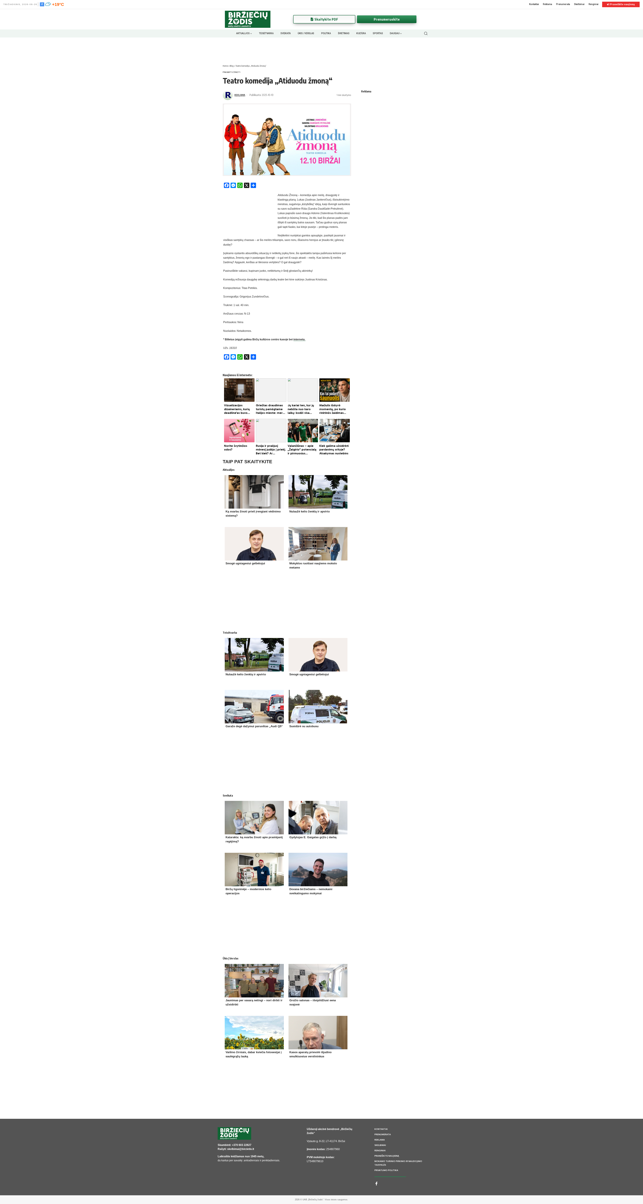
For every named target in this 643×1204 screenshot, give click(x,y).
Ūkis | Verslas (230, 958)
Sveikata (228, 795)
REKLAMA (239, 94)
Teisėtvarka (230, 632)
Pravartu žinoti (231, 72)
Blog (232, 65)
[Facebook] (42, 4)
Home (225, 65)
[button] (425, 33)
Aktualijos (229, 469)
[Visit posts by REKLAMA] (228, 95)
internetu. (299, 339)
